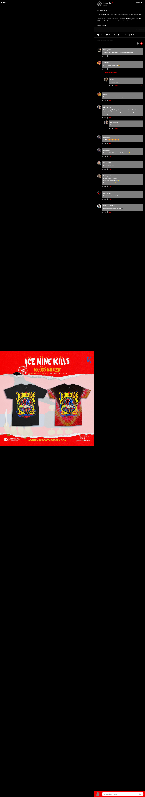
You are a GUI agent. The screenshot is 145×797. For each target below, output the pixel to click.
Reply (110, 56)
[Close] (4, 2)
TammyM (112, 82)
